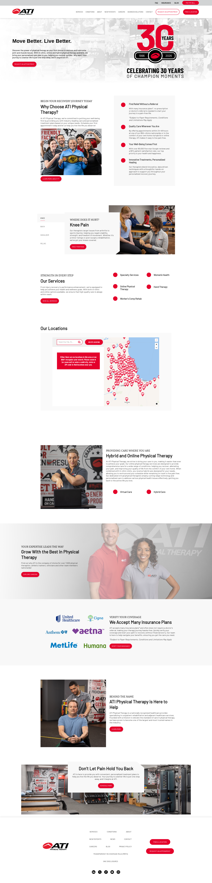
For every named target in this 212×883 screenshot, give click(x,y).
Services (79, 12)
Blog (176, 3)
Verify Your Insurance (121, 646)
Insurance (166, 3)
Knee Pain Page (78, 247)
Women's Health (161, 274)
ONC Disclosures (110, 861)
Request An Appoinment (160, 851)
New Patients (110, 12)
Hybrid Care (159, 491)
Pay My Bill (190, 3)
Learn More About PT (51, 179)
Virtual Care (126, 491)
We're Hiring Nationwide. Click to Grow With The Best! (125, 3)
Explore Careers (30, 574)
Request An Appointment (24, 64)
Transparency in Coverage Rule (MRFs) (110, 854)
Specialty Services (129, 274)
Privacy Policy (125, 846)
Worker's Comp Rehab (131, 298)
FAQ (156, 3)
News (112, 839)
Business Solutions (135, 12)
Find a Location (191, 12)
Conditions (90, 12)
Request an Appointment (168, 12)
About (99, 12)
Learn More (116, 729)
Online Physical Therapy (127, 288)
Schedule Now (106, 786)
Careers (121, 12)
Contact (149, 12)
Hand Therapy (161, 286)
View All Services (50, 301)
